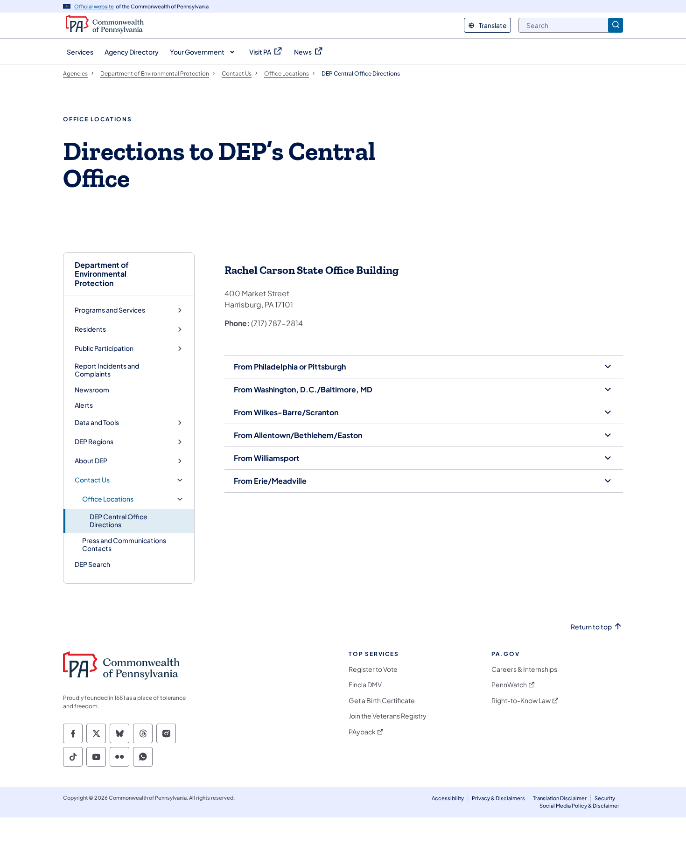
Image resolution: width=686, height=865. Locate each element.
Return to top (591, 627)
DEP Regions (94, 442)
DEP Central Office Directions (118, 520)
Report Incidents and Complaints (107, 370)
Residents (90, 329)
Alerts (84, 405)
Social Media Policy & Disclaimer (579, 805)
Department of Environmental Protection (102, 273)
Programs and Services (110, 310)
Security (605, 798)
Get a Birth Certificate (382, 701)
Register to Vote (373, 669)
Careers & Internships (524, 669)
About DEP (91, 461)
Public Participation (104, 348)
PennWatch (509, 685)
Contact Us (92, 480)
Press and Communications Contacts (124, 544)
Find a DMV (365, 685)
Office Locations (107, 499)
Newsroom (92, 389)
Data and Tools (97, 422)
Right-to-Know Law (521, 701)
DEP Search (92, 564)
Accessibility (448, 798)
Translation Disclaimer (560, 798)
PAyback (362, 732)
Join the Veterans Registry (388, 716)
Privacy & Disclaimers (498, 798)
